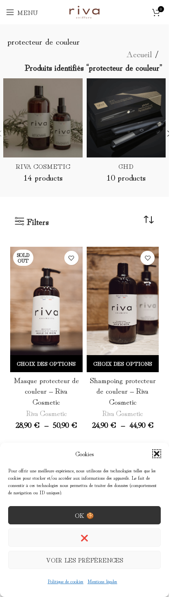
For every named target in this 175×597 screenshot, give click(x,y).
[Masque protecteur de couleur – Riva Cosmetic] (46, 301)
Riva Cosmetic (46, 412)
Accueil (139, 53)
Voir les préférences (84, 560)
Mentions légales (102, 581)
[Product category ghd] (126, 133)
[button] (157, 454)
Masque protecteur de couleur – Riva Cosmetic (46, 390)
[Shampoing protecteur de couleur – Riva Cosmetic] (123, 301)
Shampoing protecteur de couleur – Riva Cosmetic (122, 390)
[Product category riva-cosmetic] (43, 133)
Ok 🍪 (84, 515)
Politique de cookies (65, 581)
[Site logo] (84, 10)
